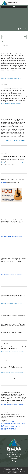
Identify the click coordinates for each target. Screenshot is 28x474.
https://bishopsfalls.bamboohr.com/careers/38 (15, 140)
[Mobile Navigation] (14, 7)
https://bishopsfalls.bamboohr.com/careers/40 (11, 78)
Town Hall (16, 27)
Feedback (7, 469)
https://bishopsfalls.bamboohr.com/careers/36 (11, 236)
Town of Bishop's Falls (6, 27)
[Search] (25, 37)
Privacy (20, 468)
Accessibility (7, 468)
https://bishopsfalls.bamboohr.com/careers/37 (12, 162)
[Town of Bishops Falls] (14, 445)
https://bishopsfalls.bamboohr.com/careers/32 (12, 372)
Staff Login (20, 469)
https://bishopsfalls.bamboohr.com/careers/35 (11, 303)
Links (13, 469)
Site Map (14, 468)
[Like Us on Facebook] (12, 461)
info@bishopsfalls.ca (14, 456)
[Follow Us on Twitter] (15, 461)
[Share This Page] (20, 29)
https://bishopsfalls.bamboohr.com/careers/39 (11, 103)
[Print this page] (18, 29)
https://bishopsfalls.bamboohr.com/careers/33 (12, 351)
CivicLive (10, 472)
